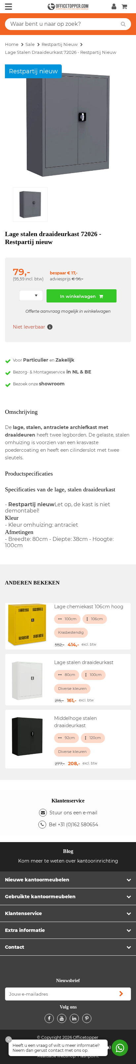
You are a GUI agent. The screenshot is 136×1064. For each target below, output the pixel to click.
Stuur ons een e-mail (73, 813)
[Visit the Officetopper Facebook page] (49, 1018)
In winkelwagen (78, 296)
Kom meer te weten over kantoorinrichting (68, 861)
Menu (8, 6)
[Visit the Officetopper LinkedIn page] (74, 1018)
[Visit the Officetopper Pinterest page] (86, 1018)
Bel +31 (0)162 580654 (73, 825)
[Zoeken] (123, 24)
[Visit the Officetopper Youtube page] (61, 1018)
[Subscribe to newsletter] (121, 994)
